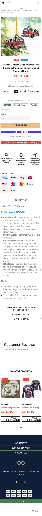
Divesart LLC (24, 471)
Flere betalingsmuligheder (21, 136)
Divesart (9, 3)
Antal (4, 115)
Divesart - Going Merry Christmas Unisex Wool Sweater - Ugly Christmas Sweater (10, 408)
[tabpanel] (10, 401)
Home (21, 8)
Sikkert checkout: (10, 173)
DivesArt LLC (27, 404)
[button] (6, 109)
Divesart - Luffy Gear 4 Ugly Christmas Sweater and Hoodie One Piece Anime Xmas (31, 408)
